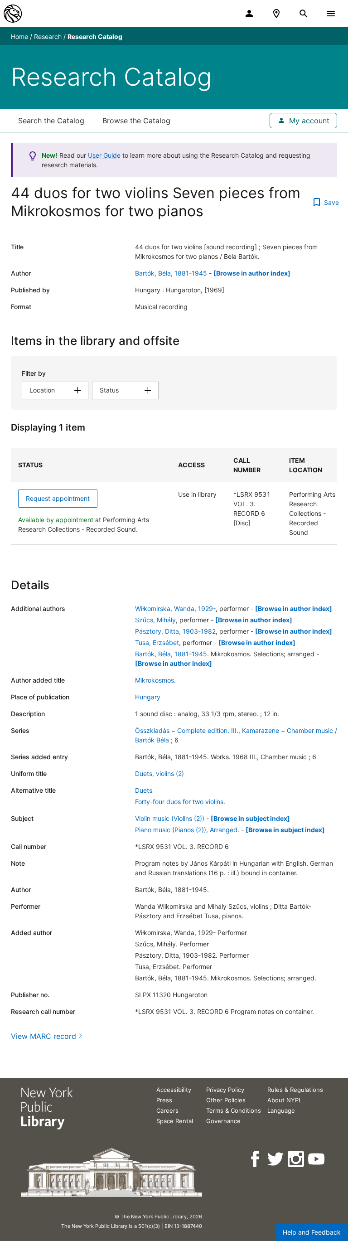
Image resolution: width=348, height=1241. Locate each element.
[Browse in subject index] (250, 818)
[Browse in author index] (251, 273)
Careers (167, 1110)
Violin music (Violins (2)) (169, 818)
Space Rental (174, 1121)
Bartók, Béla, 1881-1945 (171, 273)
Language (281, 1110)
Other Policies (226, 1100)
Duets (143, 790)
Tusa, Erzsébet (157, 642)
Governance (223, 1121)
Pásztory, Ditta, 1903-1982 (175, 631)
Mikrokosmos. (155, 680)
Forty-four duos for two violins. (180, 801)
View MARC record (43, 1036)
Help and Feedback (312, 1232)
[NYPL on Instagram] (296, 1159)
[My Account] (249, 13)
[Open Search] (303, 13)
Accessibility (173, 1089)
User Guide (104, 155)
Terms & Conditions (233, 1110)
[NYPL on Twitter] (276, 1159)
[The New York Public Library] (13, 14)
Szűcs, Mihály (155, 620)
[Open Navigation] (330, 13)
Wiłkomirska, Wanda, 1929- (175, 608)
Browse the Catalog (136, 120)
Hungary (147, 697)
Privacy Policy (225, 1089)
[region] (174, 496)
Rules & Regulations (295, 1089)
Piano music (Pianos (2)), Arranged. (187, 830)
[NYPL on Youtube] (317, 1159)
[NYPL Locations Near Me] (276, 13)
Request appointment (58, 498)
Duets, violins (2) (159, 773)
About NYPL (284, 1100)
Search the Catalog (51, 120)
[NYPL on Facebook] (256, 1159)
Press (164, 1100)
